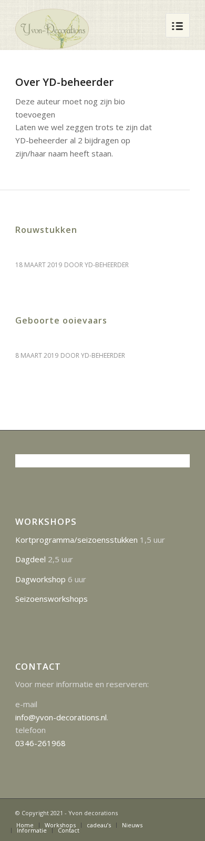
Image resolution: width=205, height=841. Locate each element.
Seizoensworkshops (51, 598)
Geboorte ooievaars (61, 320)
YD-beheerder (107, 264)
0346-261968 (40, 743)
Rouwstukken (46, 230)
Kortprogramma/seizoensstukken (76, 539)
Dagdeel (30, 559)
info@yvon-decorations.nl (61, 717)
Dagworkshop (40, 579)
